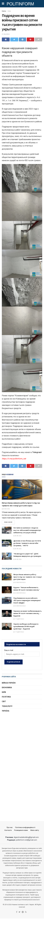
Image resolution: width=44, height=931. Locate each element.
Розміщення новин (21, 830)
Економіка (7, 688)
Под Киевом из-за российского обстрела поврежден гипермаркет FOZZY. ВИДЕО (27, 600)
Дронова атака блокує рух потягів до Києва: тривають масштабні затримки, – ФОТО (27, 543)
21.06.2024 (5, 34)
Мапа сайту (34, 830)
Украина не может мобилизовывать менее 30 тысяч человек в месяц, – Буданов (27, 613)
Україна (5, 711)
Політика (6, 697)
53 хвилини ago (20, 582)
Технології (7, 706)
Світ (4, 701)
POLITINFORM (20, 4)
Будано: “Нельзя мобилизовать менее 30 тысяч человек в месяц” (26, 588)
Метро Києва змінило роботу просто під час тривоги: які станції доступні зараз (27, 576)
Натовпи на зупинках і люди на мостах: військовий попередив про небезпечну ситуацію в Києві (27, 530)
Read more (8, 522)
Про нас (10, 827)
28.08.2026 (6, 509)
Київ (9, 11)
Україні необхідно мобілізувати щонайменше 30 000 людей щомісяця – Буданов (25, 626)
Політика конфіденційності (25, 827)
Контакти (8, 830)
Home (4, 11)
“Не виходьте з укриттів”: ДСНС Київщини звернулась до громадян (27, 555)
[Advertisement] (22, 739)
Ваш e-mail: (8, 650)
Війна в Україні (9, 683)
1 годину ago (19, 619)
